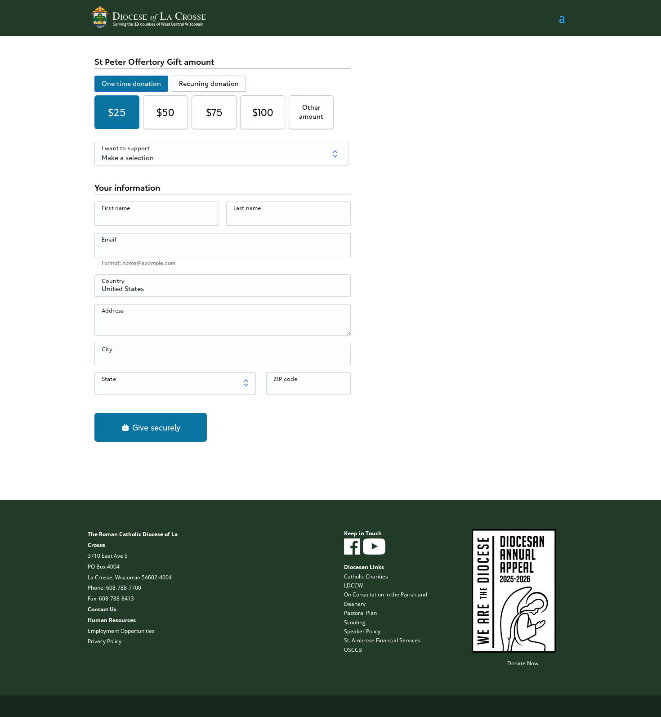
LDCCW (353, 585)
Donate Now (522, 663)
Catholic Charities (366, 576)
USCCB (353, 650)
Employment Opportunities (121, 631)
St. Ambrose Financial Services (382, 640)
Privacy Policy (104, 641)
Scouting (355, 622)
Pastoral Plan (360, 613)
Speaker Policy (362, 631)
